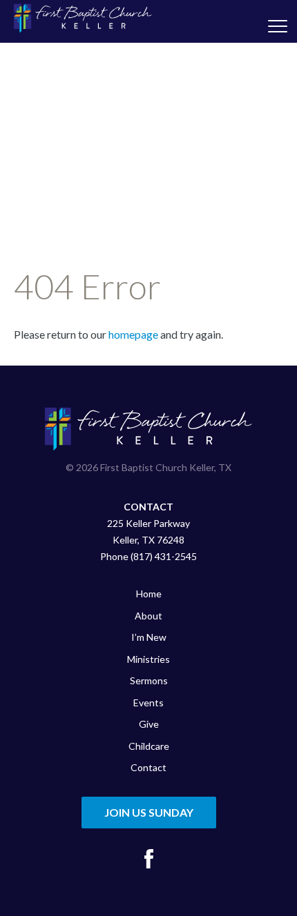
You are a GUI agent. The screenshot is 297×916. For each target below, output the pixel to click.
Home (149, 593)
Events (148, 702)
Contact (148, 767)
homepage (133, 334)
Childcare (148, 746)
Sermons (149, 680)
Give (149, 724)
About (148, 615)
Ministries (148, 659)
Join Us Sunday (148, 812)
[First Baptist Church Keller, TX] (83, 18)
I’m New (148, 637)
